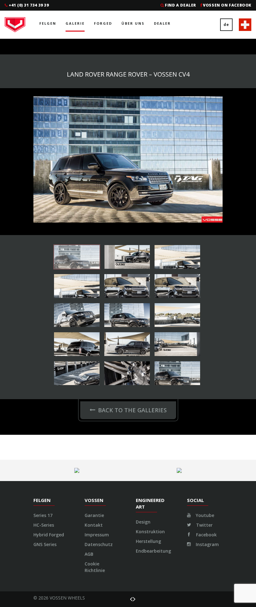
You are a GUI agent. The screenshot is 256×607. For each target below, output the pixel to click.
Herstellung (148, 541)
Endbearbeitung (153, 551)
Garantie (94, 515)
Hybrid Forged (48, 535)
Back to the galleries (132, 410)
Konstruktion (150, 531)
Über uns (133, 23)
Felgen (47, 23)
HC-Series (43, 525)
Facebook (206, 535)
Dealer (162, 23)
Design (143, 522)
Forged (103, 23)
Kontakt (94, 525)
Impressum (97, 535)
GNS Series (45, 544)
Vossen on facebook (227, 5)
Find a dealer (180, 5)
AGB (89, 554)
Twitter (204, 525)
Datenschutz (99, 544)
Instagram (206, 544)
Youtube (204, 515)
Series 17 (42, 515)
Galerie (75, 23)
